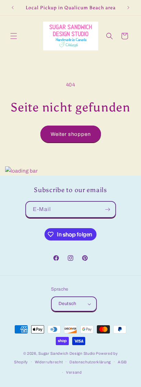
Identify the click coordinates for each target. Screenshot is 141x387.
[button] (13, 36)
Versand (74, 372)
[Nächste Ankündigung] (128, 7)
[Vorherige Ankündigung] (12, 7)
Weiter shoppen (71, 134)
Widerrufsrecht (49, 362)
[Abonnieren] (107, 209)
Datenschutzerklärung (90, 362)
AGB (122, 362)
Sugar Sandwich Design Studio (66, 353)
